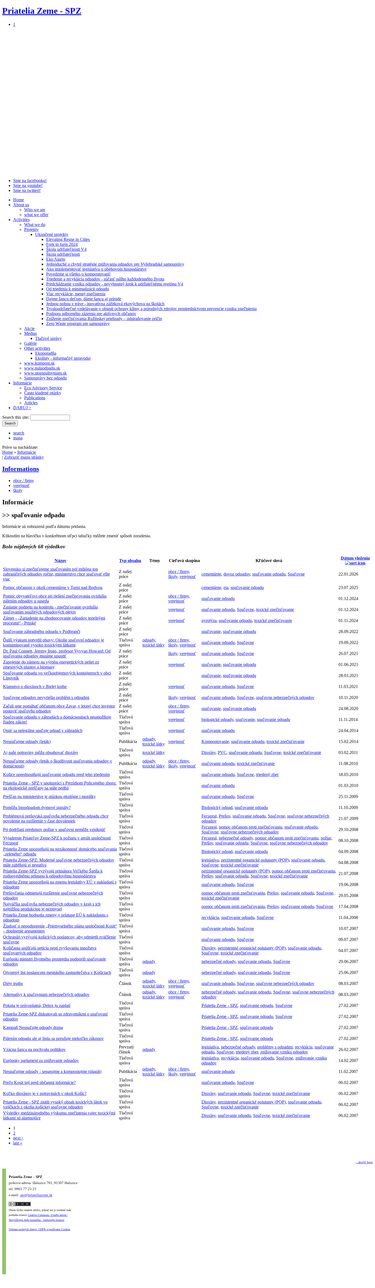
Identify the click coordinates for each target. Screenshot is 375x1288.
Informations (20, 468)
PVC (222, 752)
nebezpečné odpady (236, 838)
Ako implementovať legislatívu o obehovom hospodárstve (96, 269)
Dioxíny (209, 752)
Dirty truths (13, 983)
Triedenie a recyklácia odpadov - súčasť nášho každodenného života (105, 279)
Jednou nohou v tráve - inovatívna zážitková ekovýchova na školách (105, 303)
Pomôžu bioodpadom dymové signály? (37, 807)
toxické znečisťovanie (275, 609)
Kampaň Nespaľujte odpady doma (33, 1027)
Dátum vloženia (355, 558)
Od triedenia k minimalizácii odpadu (77, 289)
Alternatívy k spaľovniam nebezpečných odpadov (46, 994)
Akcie (29, 328)
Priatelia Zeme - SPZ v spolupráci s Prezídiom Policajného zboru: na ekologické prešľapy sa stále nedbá (59, 785)
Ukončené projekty (51, 234)
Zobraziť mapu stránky (24, 457)
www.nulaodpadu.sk (42, 368)
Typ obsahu (130, 560)
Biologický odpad (217, 807)
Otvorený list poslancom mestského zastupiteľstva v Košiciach (57, 972)
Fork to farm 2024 (62, 244)
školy (18, 490)
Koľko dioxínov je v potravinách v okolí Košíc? (44, 1093)
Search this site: (16, 417)
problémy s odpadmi (275, 1047)
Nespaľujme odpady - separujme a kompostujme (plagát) (52, 1071)
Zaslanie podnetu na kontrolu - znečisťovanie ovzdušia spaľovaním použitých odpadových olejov (50, 609)
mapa (18, 438)
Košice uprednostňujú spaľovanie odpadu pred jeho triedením (56, 774)
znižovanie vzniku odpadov (284, 1052)
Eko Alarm (55, 259)
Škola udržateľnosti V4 (66, 249)
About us (21, 204)
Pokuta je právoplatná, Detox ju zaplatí (36, 1005)
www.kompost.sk (39, 363)
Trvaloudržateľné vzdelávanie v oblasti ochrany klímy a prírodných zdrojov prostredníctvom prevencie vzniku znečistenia (151, 308)
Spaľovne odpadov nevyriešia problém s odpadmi (46, 697)
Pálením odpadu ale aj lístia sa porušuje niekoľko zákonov (53, 1038)
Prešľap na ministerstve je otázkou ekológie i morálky (49, 796)
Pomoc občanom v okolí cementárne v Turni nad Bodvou (52, 587)
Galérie (30, 343)
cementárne (211, 574)
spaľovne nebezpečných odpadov (285, 697)
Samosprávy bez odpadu (45, 378)
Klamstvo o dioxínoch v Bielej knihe (35, 686)
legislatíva (210, 860)
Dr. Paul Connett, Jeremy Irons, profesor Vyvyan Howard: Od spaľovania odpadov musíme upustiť (57, 653)
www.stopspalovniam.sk (45, 373)
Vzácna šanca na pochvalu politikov (34, 1049)
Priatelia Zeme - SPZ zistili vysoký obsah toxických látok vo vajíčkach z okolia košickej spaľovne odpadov (55, 1104)
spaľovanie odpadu (269, 574)
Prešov (224, 816)
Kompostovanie (215, 741)
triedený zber (267, 774)
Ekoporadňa (45, 353)
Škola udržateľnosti (63, 254)
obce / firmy (23, 480)
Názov (60, 560)
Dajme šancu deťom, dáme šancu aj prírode (83, 298)
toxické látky (153, 645)
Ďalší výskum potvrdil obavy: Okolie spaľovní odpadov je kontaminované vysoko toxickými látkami (53, 642)
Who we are (34, 209)
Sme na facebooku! (30, 180)
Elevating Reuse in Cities (68, 239)
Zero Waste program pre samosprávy (78, 323)
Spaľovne (296, 574)
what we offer (36, 214)
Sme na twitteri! (27, 190)
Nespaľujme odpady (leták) (27, 741)
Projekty (31, 229)
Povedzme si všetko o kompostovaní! (78, 274)
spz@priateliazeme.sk (36, 1195)
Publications (34, 397)
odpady (148, 640)
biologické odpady (217, 719)
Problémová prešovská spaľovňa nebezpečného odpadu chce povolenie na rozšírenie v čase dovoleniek (55, 818)
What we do (34, 224)
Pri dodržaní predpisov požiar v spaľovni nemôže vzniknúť (54, 829)
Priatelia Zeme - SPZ (41, 11)
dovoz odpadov (236, 574)
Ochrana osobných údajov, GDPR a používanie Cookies (39, 1229)
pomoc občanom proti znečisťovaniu (250, 827)
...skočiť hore (364, 1162)
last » (17, 1143)
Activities (21, 219)
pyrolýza (209, 620)
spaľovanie (211, 631)
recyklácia (210, 917)
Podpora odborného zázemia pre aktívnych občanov (91, 313)
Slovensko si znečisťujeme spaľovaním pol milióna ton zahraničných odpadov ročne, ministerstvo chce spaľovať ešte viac (56, 574)
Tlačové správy (48, 338)
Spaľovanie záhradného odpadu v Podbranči (41, 631)
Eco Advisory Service (43, 388)
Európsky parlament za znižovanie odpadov (41, 1060)
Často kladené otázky (42, 392)
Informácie (22, 383)
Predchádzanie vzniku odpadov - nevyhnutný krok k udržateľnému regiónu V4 (114, 284)
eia (225, 587)
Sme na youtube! (28, 185)
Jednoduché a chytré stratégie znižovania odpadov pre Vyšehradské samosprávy (115, 264)
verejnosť (21, 485)
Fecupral (209, 816)
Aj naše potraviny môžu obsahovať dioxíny (40, 752)
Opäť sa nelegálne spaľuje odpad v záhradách (42, 730)
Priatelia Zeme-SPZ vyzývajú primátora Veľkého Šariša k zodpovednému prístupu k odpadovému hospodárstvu (53, 873)
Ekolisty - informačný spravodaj (63, 358)
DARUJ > (22, 407)
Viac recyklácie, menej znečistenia (75, 293)
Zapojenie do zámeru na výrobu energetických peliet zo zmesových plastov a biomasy (51, 664)
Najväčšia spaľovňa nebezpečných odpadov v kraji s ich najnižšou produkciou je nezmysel (51, 906)
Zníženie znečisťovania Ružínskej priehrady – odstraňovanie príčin (104, 318)
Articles (31, 402)
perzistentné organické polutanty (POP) (255, 860)
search (18, 433)
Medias (30, 333)
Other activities (37, 348)
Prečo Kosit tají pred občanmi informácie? (39, 1082)
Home (18, 199)
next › (18, 1138)
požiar (326, 838)
